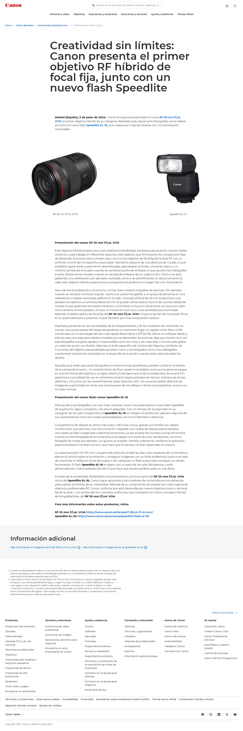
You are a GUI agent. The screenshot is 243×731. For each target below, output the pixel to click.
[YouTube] (235, 714)
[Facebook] (202, 714)
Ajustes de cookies (50, 705)
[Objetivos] (86, 14)
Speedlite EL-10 (96, 125)
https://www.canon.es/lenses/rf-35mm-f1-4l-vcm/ (119, 512)
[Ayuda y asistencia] (174, 14)
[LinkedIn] (219, 714)
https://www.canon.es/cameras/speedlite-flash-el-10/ (113, 516)
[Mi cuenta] (227, 6)
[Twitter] (227, 714)
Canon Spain (13, 714)
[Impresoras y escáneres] (118, 14)
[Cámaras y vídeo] (70, 14)
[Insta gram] (210, 714)
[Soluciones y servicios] (148, 14)
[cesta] (235, 6)
